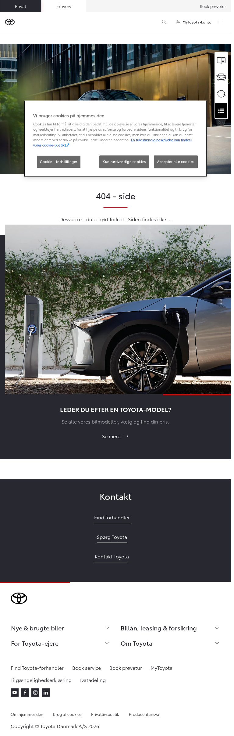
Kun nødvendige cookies (124, 161)
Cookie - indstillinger (58, 161)
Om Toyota (137, 643)
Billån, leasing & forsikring (159, 628)
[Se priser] (221, 60)
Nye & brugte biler (37, 628)
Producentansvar (145, 714)
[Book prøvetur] (221, 77)
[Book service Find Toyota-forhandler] (221, 110)
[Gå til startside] (10, 22)
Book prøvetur (213, 6)
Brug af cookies (67, 714)
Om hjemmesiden (27, 714)
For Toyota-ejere (34, 643)
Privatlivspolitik (105, 714)
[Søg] (164, 22)
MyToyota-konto (197, 21)
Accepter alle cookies (175, 161)
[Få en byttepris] (221, 93)
